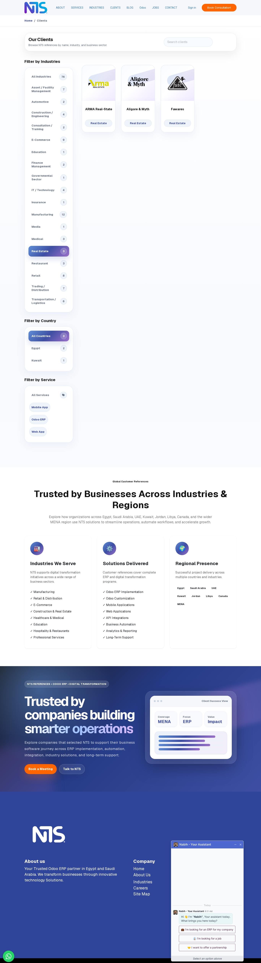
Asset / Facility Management (48, 89)
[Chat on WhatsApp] (8, 956)
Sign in (192, 7)
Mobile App (40, 407)
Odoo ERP (39, 419)
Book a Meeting (40, 769)
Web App (38, 431)
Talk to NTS (72, 769)
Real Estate (48, 251)
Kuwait (48, 360)
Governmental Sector (48, 177)
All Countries (48, 336)
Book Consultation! (219, 7)
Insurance (48, 202)
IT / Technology (48, 190)
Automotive (48, 102)
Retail (48, 275)
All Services (40, 395)
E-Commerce (48, 140)
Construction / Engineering (48, 114)
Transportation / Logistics (48, 301)
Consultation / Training (48, 127)
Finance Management (48, 164)
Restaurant (48, 263)
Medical (48, 239)
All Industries (48, 76)
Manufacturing (48, 214)
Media (48, 226)
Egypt (48, 348)
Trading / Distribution (48, 288)
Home (28, 20)
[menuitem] (60, 7)
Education (48, 152)
